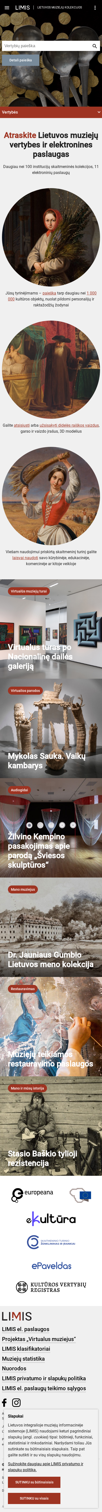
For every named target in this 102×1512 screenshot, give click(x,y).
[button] (51, 112)
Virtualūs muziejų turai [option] (29, 591)
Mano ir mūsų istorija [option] (27, 1088)
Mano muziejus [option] (23, 889)
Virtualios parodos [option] (25, 691)
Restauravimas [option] (23, 989)
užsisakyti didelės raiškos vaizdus (69, 425)
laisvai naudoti (25, 557)
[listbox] (29, 591)
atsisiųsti (22, 425)
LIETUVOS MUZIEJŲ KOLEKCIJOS (59, 7)
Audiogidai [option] (19, 790)
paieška (49, 293)
